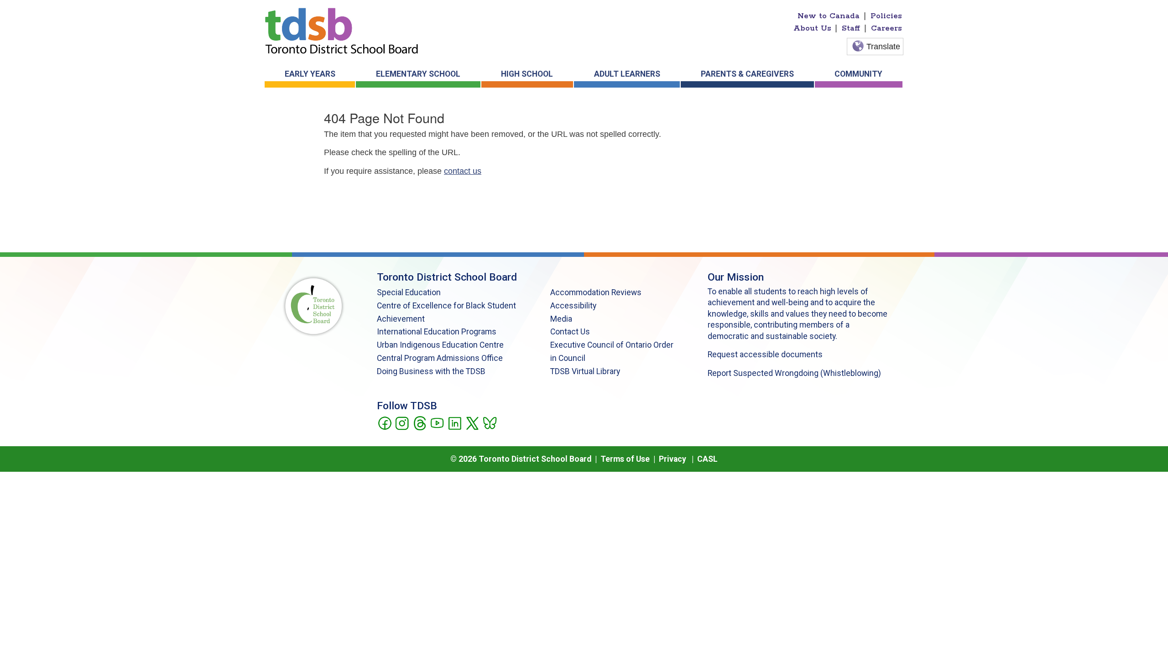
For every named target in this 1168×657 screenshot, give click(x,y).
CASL (707, 459)
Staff (851, 28)
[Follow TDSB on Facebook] (384, 422)
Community (858, 73)
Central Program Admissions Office (440, 358)
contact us (462, 171)
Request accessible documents (765, 354)
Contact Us (570, 331)
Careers (886, 28)
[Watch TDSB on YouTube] (436, 422)
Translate (883, 46)
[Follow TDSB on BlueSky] (489, 422)
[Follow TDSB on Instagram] (401, 422)
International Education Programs (436, 331)
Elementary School (418, 73)
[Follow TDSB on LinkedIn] (454, 422)
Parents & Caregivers (747, 73)
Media (561, 318)
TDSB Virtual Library (585, 371)
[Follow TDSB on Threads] (419, 422)
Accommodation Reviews (595, 292)
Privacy (672, 459)
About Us (812, 28)
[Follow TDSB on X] (472, 422)
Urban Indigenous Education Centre (440, 344)
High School (527, 73)
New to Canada (829, 16)
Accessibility (573, 305)
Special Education (409, 292)
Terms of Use (625, 459)
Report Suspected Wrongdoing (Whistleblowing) (794, 373)
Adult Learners (627, 73)
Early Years (310, 73)
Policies (886, 16)
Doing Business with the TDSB (431, 371)
